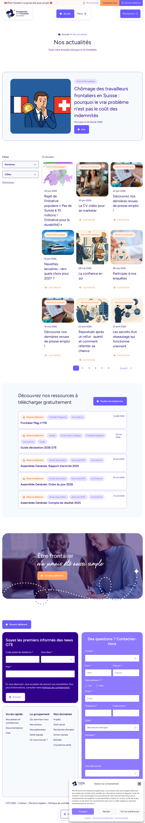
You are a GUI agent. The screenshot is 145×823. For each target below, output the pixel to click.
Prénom (117, 665)
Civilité (89, 651)
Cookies (88, 818)
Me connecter (92, 3)
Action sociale (61, 734)
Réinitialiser (8, 182)
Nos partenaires (37, 729)
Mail (9, 666)
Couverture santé (62, 745)
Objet (88, 720)
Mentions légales (121, 818)
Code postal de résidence (19, 652)
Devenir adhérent (132, 3)
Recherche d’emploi (64, 729)
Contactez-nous (110, 3)
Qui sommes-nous (39, 719)
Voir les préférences (129, 811)
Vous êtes (47, 652)
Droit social (59, 724)
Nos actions (36, 724)
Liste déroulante (93, 766)
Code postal (120, 705)
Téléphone (91, 705)
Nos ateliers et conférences (13, 721)
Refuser (106, 811)
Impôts (57, 719)
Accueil (65, 34)
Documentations (14, 728)
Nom (88, 665)
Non (101, 685)
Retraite (58, 739)
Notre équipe (36, 734)
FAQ (8, 733)
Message (90, 735)
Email (88, 691)
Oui (90, 685)
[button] (139, 783)
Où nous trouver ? (39, 739)
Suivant (124, 368)
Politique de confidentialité (102, 818)
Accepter (83, 811)
